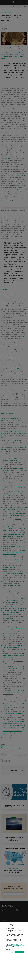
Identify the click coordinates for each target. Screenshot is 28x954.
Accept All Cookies (20, 951)
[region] (14, 938)
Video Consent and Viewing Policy (17, 945)
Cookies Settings (9, 951)
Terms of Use (15, 944)
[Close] (25, 924)
